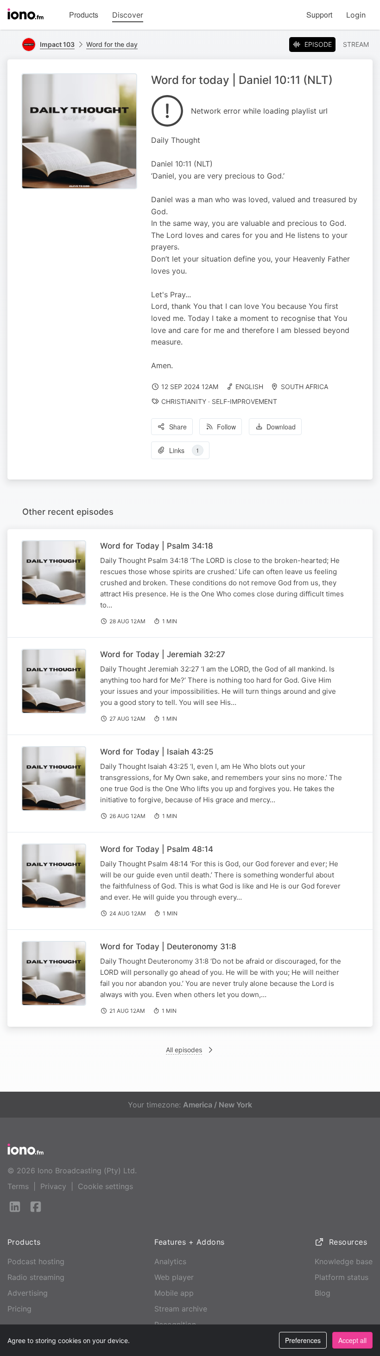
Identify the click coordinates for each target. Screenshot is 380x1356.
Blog (322, 1293)
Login (356, 14)
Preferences (303, 1340)
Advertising (27, 1293)
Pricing (19, 1308)
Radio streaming (35, 1277)
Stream (356, 44)
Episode (318, 44)
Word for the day (112, 44)
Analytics (170, 1261)
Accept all (352, 1340)
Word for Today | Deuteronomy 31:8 (168, 946)
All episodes (184, 1050)
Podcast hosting (35, 1261)
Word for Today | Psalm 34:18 (156, 545)
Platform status (341, 1277)
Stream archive (180, 1308)
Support (319, 14)
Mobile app (174, 1293)
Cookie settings (105, 1186)
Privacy (53, 1186)
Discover (127, 14)
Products (83, 14)
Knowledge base (344, 1261)
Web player (174, 1277)
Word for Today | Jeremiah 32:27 (162, 654)
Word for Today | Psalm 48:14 (156, 849)
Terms (18, 1186)
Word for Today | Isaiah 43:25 (157, 751)
